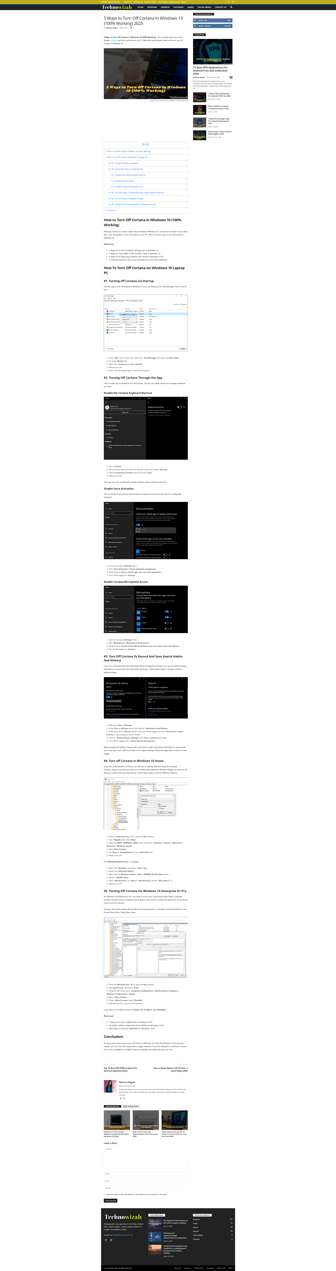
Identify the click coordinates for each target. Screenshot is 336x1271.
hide (145, 144)
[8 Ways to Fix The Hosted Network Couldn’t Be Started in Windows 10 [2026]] (117, 1120)
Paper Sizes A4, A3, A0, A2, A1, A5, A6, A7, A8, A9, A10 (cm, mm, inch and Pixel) (174, 1134)
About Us (127, 2)
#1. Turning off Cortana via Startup (123, 163)
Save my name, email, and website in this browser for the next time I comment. (137, 1194)
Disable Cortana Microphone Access (127, 187)
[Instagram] (233, 2)
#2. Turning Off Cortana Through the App (125, 169)
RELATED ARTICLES (112, 1106)
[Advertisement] (146, 122)
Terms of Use (174, 2)
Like (229, 20)
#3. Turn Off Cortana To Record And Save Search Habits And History (136, 193)
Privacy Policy (150, 2)
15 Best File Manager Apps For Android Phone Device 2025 (218, 121)
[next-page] (186, 1106)
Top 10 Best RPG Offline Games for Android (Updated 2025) (120, 1069)
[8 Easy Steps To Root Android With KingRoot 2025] (199, 135)
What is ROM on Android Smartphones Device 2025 (218, 107)
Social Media (204, 7)
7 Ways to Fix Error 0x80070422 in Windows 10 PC (131, 1022)
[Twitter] (124, 1099)
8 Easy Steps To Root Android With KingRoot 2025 (220, 132)
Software (178, 7)
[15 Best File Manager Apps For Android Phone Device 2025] (199, 122)
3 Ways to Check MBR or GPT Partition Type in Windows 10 (134, 253)
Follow (227, 26)
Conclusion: (111, 210)
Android (165, 7)
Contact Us (138, 2)
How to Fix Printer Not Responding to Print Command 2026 (145, 1134)
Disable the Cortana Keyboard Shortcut (128, 175)
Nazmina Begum (112, 28)
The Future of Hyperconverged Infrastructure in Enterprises (175, 1235)
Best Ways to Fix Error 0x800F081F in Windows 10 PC (132, 1028)
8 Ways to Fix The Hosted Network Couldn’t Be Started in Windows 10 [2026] (116, 1134)
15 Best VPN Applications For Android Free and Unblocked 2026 (210, 70)
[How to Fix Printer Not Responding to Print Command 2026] (146, 1120)
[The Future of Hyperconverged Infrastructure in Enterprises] (154, 1237)
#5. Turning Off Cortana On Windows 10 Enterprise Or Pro (132, 204)
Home (105, 13)
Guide (140, 7)
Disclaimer (163, 2)
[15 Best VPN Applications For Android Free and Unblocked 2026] (212, 51)
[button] (231, 7)
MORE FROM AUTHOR (130, 1106)
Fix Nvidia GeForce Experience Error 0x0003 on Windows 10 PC (136, 1025)
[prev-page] (183, 1106)
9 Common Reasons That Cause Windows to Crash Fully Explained (138, 260)
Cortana (113, 40)
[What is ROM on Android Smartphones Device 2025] (199, 110)
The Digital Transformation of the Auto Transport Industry (175, 1221)
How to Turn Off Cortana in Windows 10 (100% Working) (128, 151)
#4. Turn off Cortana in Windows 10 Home (125, 199)
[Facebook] (229, 2)
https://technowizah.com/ (127, 1086)
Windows (152, 7)
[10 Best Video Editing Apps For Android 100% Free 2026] (199, 97)
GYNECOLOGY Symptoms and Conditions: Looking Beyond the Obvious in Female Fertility (175, 1249)
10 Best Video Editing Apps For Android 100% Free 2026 (219, 94)
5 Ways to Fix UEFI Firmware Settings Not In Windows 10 (133, 250)
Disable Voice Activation (122, 181)
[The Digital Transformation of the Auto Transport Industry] (154, 1224)
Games (190, 7)
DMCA (183, 2)
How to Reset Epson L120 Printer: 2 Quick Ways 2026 (170, 1069)
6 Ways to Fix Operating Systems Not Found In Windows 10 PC (136, 256)
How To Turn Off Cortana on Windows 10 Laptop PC (126, 157)
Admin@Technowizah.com (123, 1235)
